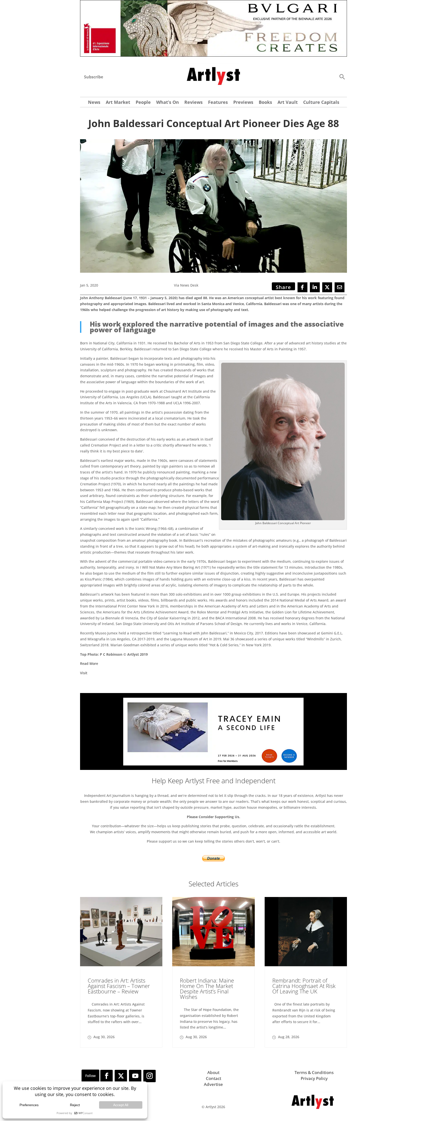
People (143, 102)
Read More (89, 663)
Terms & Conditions (314, 1072)
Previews (243, 102)
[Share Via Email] (339, 287)
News (94, 102)
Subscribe (93, 77)
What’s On (167, 102)
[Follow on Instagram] (149, 1076)
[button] (342, 76)
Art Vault (288, 102)
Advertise (213, 1084)
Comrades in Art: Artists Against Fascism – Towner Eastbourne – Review (119, 986)
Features (218, 102)
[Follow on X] (121, 1076)
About (213, 1072)
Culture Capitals (321, 102)
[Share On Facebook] (302, 287)
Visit (83, 673)
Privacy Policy (314, 1078)
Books (265, 102)
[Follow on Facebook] (106, 1076)
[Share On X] (327, 287)
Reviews (193, 102)
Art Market (118, 102)
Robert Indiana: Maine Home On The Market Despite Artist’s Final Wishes (207, 988)
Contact (213, 1078)
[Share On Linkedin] (315, 287)
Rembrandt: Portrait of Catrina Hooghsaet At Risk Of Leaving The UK (304, 986)
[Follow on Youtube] (135, 1076)
